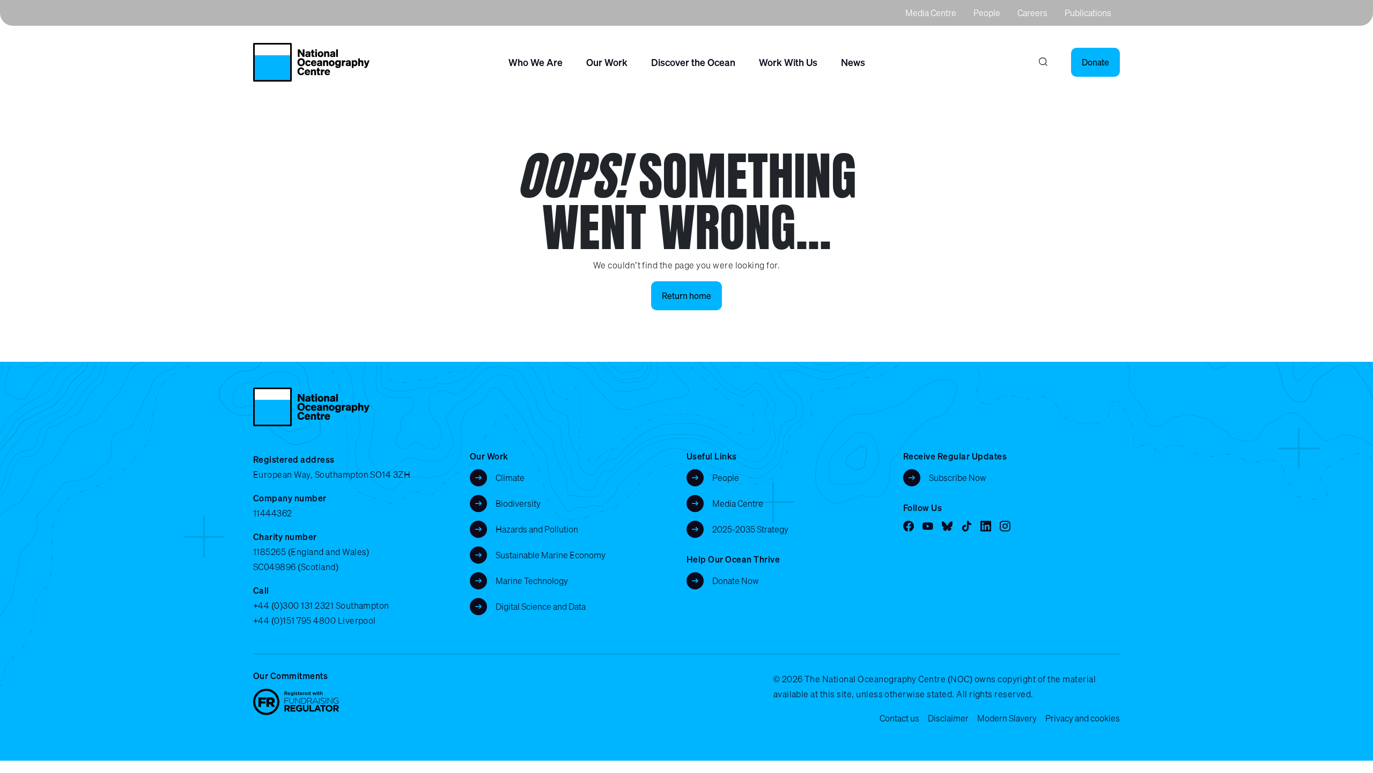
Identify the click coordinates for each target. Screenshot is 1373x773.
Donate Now (735, 581)
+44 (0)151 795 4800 (294, 620)
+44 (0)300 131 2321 (293, 605)
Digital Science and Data (541, 606)
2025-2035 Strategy (750, 529)
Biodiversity (518, 503)
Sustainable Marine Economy (551, 555)
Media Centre (930, 13)
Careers (1032, 13)
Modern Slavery (1007, 718)
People (986, 13)
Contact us (899, 718)
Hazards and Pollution (537, 529)
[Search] (1043, 62)
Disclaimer (948, 718)
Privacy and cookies (1082, 718)
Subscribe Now (957, 478)
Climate (510, 478)
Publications (1088, 13)
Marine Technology (532, 581)
